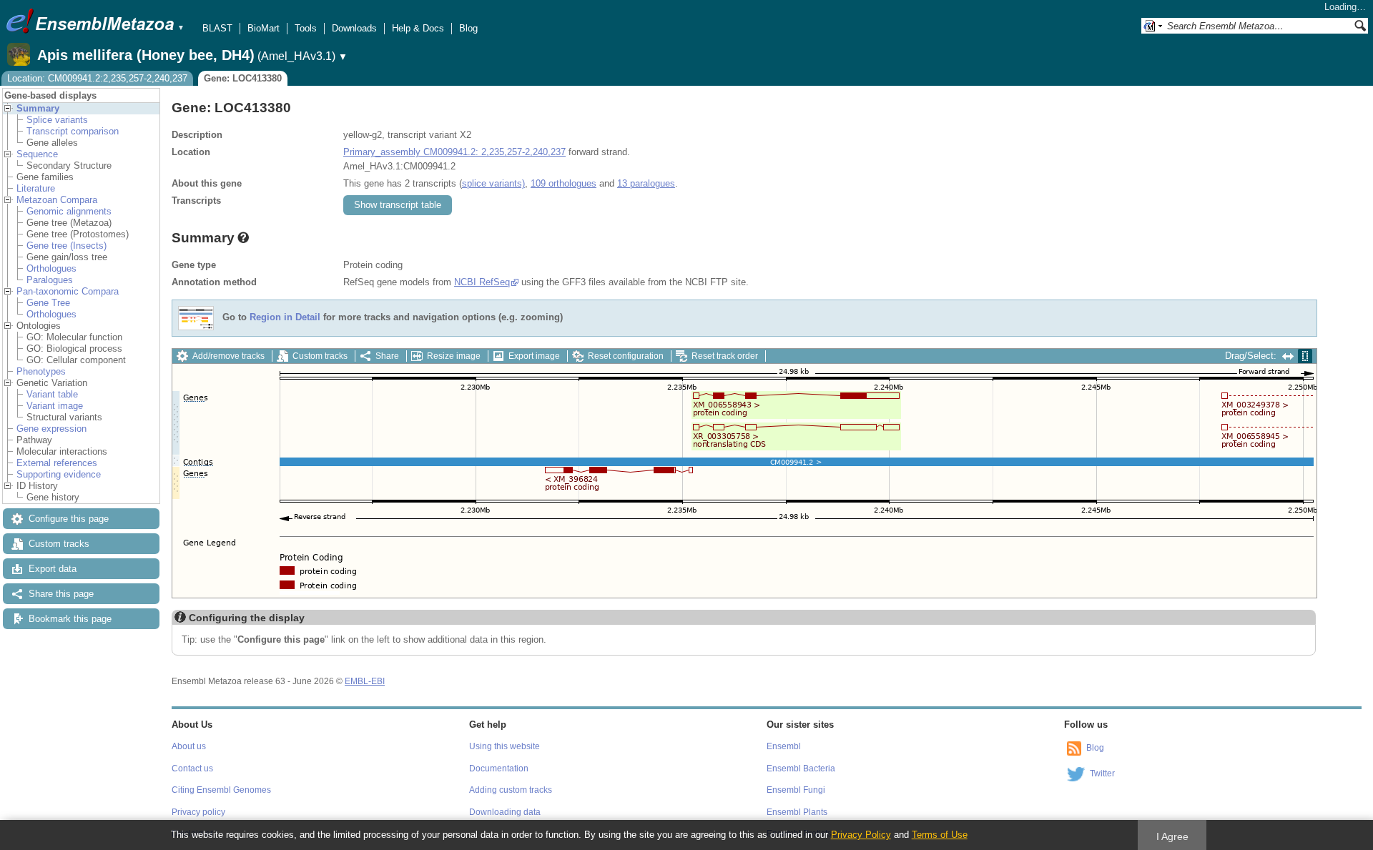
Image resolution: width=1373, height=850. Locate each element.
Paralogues (49, 280)
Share (387, 356)
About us (189, 746)
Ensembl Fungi (796, 790)
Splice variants (57, 119)
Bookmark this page (70, 618)
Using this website (504, 746)
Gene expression (51, 428)
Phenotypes (41, 371)
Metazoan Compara (56, 199)
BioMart (263, 28)
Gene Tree (48, 302)
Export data (53, 568)
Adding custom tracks (510, 790)
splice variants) (493, 183)
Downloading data (505, 812)
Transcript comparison (72, 131)
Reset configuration (626, 356)
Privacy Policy (861, 834)
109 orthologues (563, 183)
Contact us (192, 768)
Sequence (37, 154)
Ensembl (784, 746)
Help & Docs (418, 28)
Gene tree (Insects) (66, 245)
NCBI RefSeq (482, 282)
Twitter (1102, 773)
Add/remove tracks (228, 356)
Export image (534, 356)
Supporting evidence (58, 474)
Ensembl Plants (797, 812)
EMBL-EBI (365, 681)
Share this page (61, 593)
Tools (306, 28)
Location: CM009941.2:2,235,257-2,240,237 (97, 78)
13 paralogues (646, 183)
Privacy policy (198, 812)
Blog (468, 28)
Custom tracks (59, 543)
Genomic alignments (69, 211)
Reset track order (725, 356)
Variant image (54, 405)
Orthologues (51, 268)
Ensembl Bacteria (801, 768)
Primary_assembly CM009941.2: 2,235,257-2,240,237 (454, 152)
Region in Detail (285, 317)
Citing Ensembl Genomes (221, 790)
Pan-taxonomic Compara (67, 291)
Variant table (52, 394)
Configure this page (69, 518)
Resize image (454, 356)
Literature (35, 188)
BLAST (217, 28)
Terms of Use (940, 834)
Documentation (498, 768)
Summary (37, 108)
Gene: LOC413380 (243, 78)
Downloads (354, 28)
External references (56, 463)
